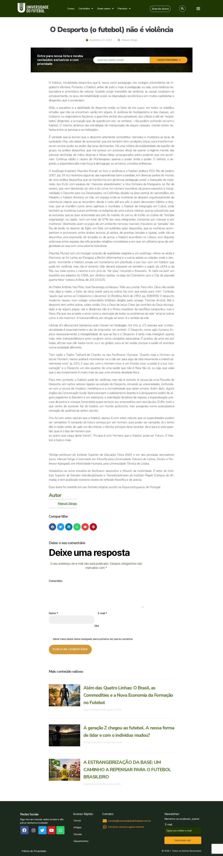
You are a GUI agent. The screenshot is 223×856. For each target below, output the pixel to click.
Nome (53, 613)
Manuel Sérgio (67, 504)
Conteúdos (84, 8)
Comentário (55, 581)
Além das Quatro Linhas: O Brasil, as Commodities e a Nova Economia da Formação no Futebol (128, 695)
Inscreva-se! (183, 840)
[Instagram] (33, 830)
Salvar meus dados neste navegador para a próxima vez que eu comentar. (93, 638)
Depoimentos (80, 841)
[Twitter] (42, 830)
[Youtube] (51, 830)
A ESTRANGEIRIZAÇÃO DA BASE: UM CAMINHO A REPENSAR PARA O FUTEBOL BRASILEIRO (127, 769)
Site (97, 625)
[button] (160, 9)
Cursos (70, 8)
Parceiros (122, 8)
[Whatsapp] (60, 830)
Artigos (77, 827)
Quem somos (103, 8)
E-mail (102, 613)
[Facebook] (24, 830)
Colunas (77, 834)
